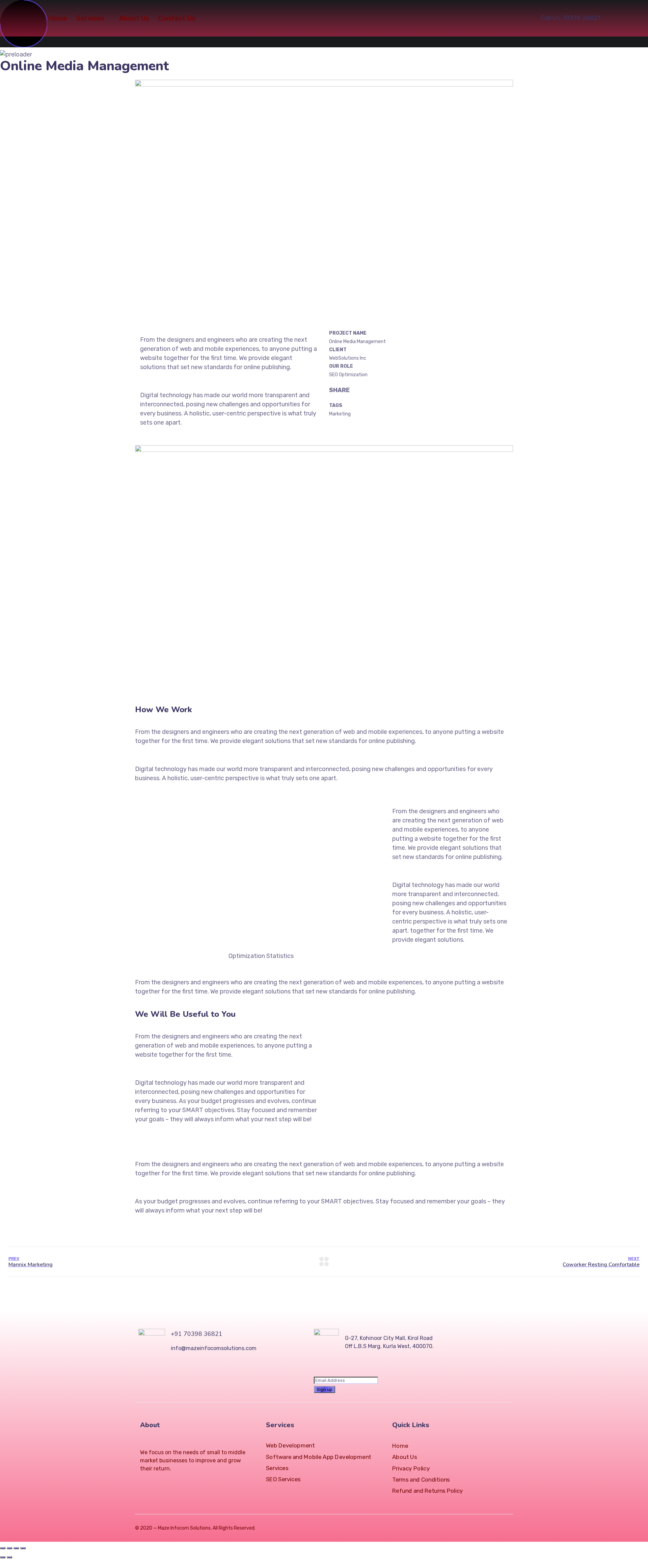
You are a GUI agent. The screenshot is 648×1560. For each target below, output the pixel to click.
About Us (134, 18)
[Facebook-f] (155, 1481)
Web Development (290, 1445)
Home (57, 18)
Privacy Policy (411, 1468)
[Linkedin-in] (167, 1481)
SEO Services (283, 1479)
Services (90, 18)
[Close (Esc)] (2, 1548)
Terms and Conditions (421, 1479)
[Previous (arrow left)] (2, 1557)
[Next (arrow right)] (9, 1557)
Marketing (340, 414)
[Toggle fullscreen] (16, 1548)
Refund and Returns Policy (427, 1491)
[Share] (9, 1548)
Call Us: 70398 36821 (570, 18)
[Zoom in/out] (23, 1548)
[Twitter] (142, 1481)
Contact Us (176, 18)
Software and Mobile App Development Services (318, 1463)
